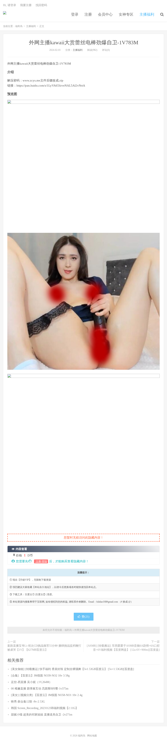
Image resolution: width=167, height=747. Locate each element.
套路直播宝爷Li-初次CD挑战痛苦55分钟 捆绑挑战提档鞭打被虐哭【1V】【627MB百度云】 (44, 647)
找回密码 (41, 5)
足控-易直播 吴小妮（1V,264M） (31, 682)
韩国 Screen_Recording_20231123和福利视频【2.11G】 (44, 708)
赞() (85, 616)
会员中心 (105, 14)
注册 (88, 14)
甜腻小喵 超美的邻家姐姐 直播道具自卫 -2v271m (41, 714)
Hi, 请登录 (9, 5)
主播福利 (147, 14)
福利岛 (4, 14)
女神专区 (126, 14)
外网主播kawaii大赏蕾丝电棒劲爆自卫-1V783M (83, 43)
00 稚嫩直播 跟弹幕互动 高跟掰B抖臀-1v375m (39, 688)
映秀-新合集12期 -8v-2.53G (28, 701)
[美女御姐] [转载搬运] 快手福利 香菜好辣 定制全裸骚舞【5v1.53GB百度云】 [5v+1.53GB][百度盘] (72, 669)
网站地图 (92, 735)
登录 (74, 14)
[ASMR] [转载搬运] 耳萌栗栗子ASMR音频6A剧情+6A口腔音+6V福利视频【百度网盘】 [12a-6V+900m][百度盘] (123, 647)
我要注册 (26, 5)
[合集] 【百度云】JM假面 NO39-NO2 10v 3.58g (40, 675)
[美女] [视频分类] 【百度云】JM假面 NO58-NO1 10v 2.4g (46, 695)
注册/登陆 (41, 561)
